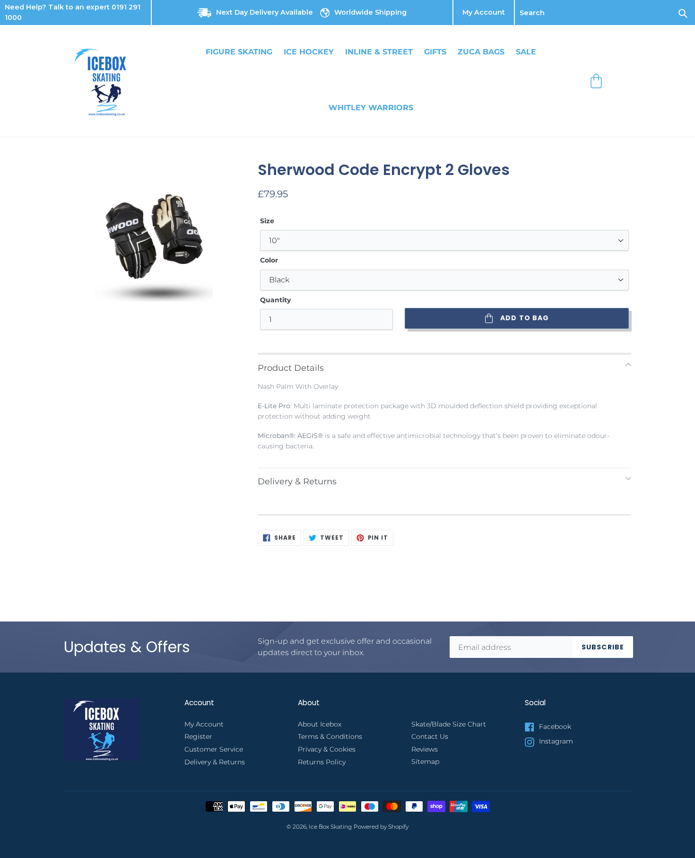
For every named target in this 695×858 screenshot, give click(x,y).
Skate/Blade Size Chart (448, 724)
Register (198, 736)
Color (269, 260)
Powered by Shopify (381, 826)
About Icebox (319, 724)
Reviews (424, 749)
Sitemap (425, 761)
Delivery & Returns (214, 762)
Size (267, 221)
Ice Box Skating (330, 826)
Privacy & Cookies (327, 749)
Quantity (275, 300)
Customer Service (213, 749)
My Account (483, 13)
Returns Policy (322, 762)
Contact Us (429, 736)
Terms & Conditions (330, 736)
